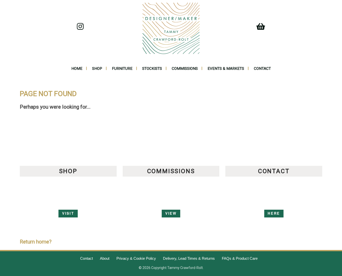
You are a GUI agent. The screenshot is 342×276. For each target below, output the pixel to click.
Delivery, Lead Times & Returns (189, 258)
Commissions (185, 68)
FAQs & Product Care (240, 258)
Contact (262, 68)
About (104, 258)
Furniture (122, 68)
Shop (97, 68)
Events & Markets (226, 68)
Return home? (36, 242)
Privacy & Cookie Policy (136, 258)
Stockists (152, 68)
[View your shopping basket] (258, 28)
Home (76, 68)
